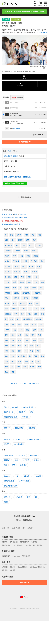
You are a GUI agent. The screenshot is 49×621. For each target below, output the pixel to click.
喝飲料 (32, 367)
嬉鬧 (6, 346)
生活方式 (16, 298)
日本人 (7, 330)
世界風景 (26, 476)
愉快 (26, 335)
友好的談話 (21, 356)
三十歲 (31, 266)
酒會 (23, 245)
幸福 (41, 330)
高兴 (33, 335)
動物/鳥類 (7, 439)
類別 (3, 528)
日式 (14, 330)
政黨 (39, 235)
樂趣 (13, 335)
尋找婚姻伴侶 (27, 319)
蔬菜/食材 (33, 455)
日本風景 (38, 476)
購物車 (40, 5)
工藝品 (6, 502)
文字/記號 (18, 497)
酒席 (41, 324)
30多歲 (7, 261)
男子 (38, 346)
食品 (19, 361)
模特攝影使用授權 (11, 156)
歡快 (19, 340)
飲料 (14, 287)
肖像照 (34, 287)
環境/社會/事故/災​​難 (10, 486)
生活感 (7, 303)
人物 (26, 287)
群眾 (22, 314)
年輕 (31, 351)
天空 (16, 476)
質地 (28, 497)
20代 (21, 256)
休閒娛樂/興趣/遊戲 (10, 417)
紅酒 (27, 240)
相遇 (42, 309)
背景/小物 (7, 497)
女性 (42, 314)
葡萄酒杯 (14, 309)
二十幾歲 (17, 251)
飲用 (39, 367)
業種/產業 (32, 428)
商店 (19, 324)
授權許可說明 (6, 545)
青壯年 (16, 266)
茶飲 (13, 372)
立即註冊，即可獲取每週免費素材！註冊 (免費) (24, 11)
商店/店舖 (18, 218)
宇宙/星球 (7, 476)
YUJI (9, 151)
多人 (15, 314)
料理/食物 (21, 455)
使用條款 (4, 567)
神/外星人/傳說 (19, 444)
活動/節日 (25, 417)
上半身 (23, 309)
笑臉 (13, 351)
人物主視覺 (37, 293)
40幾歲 (26, 272)
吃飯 (18, 367)
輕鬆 (14, 282)
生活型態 (25, 298)
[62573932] (19, 383)
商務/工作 (7, 428)
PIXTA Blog (16, 556)
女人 (11, 319)
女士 (18, 319)
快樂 (34, 330)
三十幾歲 (16, 261)
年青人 (7, 256)
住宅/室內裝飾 (24, 481)
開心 (13, 346)
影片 (23, 528)
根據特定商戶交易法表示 (37, 567)
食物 (6, 361)
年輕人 (34, 251)
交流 (35, 282)
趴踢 (6, 240)
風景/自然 (23, 465)
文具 (5, 465)
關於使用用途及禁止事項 (13, 221)
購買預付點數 (24, 542)
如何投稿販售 (6, 556)
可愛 (22, 277)
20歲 (28, 256)
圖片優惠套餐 (14, 542)
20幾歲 (26, 251)
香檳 (42, 282)
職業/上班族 (19, 428)
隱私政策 (12, 567)
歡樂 (34, 340)
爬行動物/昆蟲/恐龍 (32, 439)
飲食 (15, 214)
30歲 (38, 266)
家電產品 (7, 460)
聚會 (33, 235)
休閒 (35, 277)
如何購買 (4, 542)
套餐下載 (18, 97)
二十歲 (35, 256)
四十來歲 (8, 277)
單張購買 (6, 97)
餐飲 (24, 367)
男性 (31, 346)
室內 (13, 324)
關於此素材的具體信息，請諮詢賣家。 (18, 177)
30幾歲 (25, 261)
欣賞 (39, 335)
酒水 (6, 372)
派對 (26, 235)
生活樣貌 (35, 298)
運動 (31, 412)
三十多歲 (34, 261)
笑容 (6, 351)
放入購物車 (23, 142)
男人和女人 (8, 245)
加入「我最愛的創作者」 (16, 183)
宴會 (11, 235)
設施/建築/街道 (7, 218)
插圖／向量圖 (16, 528)
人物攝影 (8, 293)
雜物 (13, 465)
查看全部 (42, 33)
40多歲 (34, 272)
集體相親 (8, 314)
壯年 (23, 266)
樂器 (16, 460)
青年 (14, 256)
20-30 (31, 245)
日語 (21, 330)
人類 (35, 309)
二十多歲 (8, 251)
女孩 (35, 314)
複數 (6, 356)
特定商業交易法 (22, 567)
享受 (6, 335)
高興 (13, 340)
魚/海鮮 (17, 439)
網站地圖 (12, 570)
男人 (19, 346)
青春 (38, 351)
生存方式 (22, 303)
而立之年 (8, 266)
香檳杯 (7, 287)
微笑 (19, 351)
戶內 (6, 324)
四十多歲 (17, 272)
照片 (8, 528)
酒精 (15, 277)
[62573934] (34, 383)
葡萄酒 (20, 240)
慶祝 (13, 240)
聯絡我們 (23, 582)
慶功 (26, 324)
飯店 (37, 303)
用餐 (26, 361)
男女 (17, 245)
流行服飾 (26, 460)
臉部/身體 (15, 407)
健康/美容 (21, 412)
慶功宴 (34, 324)
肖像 (41, 287)
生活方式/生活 (7, 214)
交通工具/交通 (8, 455)
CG (36, 497)
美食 (13, 361)
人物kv (7, 298)
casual (7, 282)
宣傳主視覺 (26, 293)
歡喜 (27, 330)
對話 (34, 240)
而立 (42, 261)
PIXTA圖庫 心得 (30, 545)
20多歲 (39, 245)
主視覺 (16, 293)
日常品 (36, 460)
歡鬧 (6, 340)
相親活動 (39, 319)
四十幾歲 (8, 272)
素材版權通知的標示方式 (11, 224)
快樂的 (27, 340)
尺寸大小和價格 (17, 545)
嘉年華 (19, 235)
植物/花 (6, 444)
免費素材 (30, 528)
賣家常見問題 (26, 556)
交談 (13, 356)
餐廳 (25, 218)
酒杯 (6, 309)
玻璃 (29, 282)
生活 (14, 303)
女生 (29, 314)
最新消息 (39, 545)
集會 (42, 356)
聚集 (35, 356)
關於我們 (4, 570)
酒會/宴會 (23, 214)
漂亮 (29, 277)
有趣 (19, 335)
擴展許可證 (16, 129)
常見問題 (34, 542)
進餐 (6, 367)
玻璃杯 (22, 282)
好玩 (41, 340)
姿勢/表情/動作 (28, 407)
